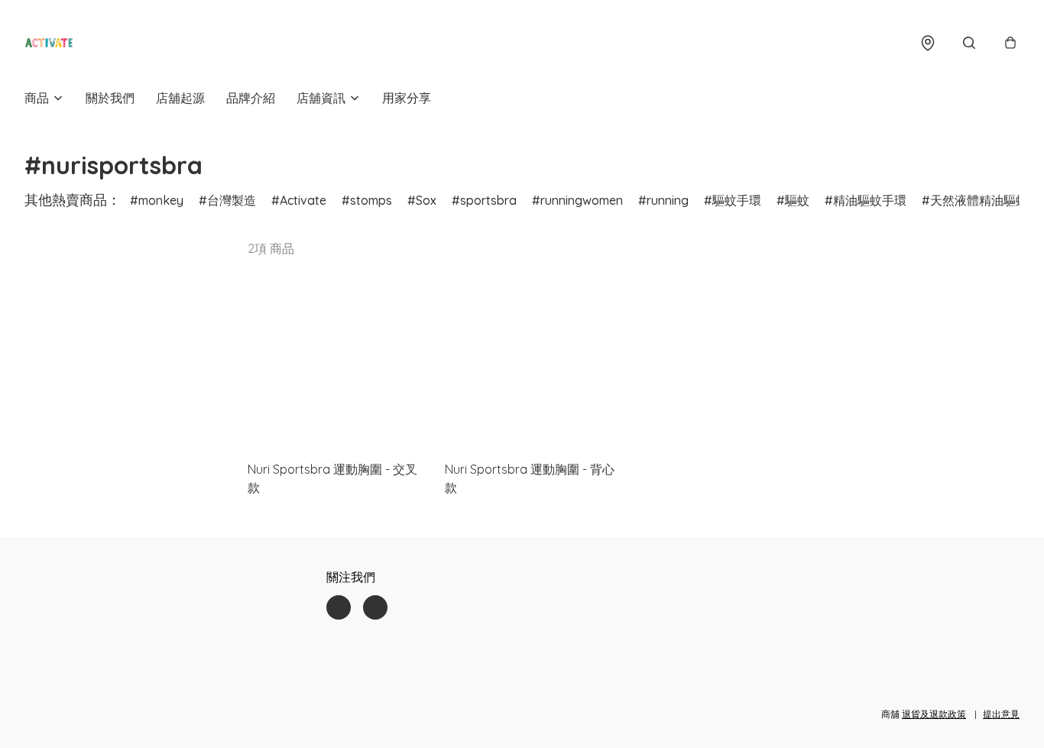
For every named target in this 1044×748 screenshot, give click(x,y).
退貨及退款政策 (934, 714)
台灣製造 (231, 200)
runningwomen (581, 200)
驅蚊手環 (736, 200)
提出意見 (1001, 714)
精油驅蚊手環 (869, 200)
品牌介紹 (250, 97)
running (668, 200)
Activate (303, 200)
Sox (426, 200)
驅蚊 (797, 200)
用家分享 (406, 97)
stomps (371, 200)
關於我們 (110, 97)
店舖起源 (180, 97)
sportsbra (488, 200)
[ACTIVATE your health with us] (48, 42)
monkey (160, 200)
